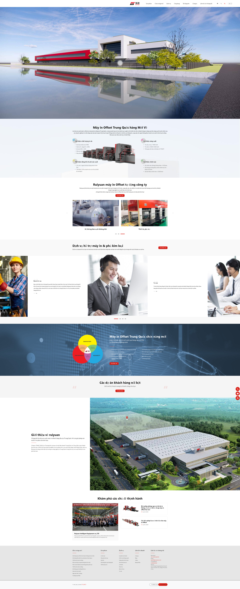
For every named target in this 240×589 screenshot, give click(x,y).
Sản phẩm (149, 3)
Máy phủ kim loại (104, 558)
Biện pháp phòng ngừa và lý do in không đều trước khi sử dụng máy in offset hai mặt (152, 507)
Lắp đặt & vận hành (123, 555)
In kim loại (103, 555)
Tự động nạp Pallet (146, 358)
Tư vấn (120, 571)
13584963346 (154, 563)
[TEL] (238, 389)
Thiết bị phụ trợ (104, 564)
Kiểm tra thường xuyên (124, 558)
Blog (136, 558)
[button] (66, 213)
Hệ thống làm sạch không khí (144, 229)
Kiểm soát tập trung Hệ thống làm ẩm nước (152, 351)
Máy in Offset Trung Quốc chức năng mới (138, 336)
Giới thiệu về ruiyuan (45, 435)
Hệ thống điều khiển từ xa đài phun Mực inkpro (153, 349)
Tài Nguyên (186, 3)
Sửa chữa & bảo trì (132, 282)
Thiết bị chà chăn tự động (147, 354)
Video (136, 560)
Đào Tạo (121, 566)
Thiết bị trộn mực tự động (117, 351)
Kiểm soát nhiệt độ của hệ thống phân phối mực (122, 354)
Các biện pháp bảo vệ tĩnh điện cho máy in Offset (153, 521)
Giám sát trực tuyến (146, 356)
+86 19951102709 (155, 557)
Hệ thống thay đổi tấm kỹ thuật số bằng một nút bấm (123, 349)
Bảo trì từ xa (121, 569)
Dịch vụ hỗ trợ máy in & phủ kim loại (97, 246)
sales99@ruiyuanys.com (156, 560)
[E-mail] (238, 393)
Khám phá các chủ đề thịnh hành (120, 498)
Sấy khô (96, 229)
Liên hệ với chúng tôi (206, 3)
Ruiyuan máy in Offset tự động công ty (120, 184)
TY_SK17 (84, 584)
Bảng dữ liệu (137, 562)
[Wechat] (238, 398)
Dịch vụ (168, 3)
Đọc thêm (120, 195)
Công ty (195, 3)
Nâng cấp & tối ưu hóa (13, 281)
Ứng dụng (177, 3)
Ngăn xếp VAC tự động (116, 358)
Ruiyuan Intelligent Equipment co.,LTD (86, 533)
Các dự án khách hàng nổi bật (120, 382)
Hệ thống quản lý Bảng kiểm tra (118, 356)
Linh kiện (121, 564)
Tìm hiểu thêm (120, 390)
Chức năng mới (159, 3)
